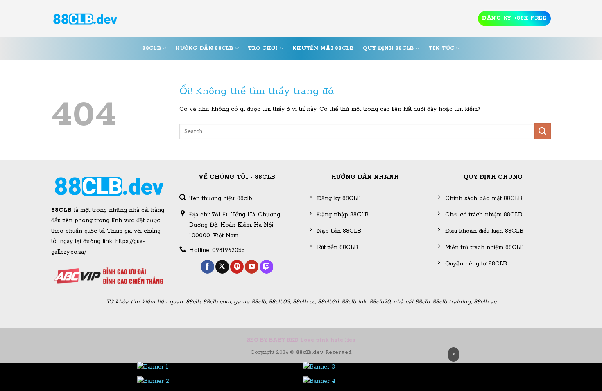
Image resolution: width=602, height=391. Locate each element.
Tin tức (441, 48)
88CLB (151, 48)
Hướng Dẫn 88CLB (204, 48)
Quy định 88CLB (388, 48)
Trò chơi (263, 48)
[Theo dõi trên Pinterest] (237, 267)
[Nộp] (542, 131)
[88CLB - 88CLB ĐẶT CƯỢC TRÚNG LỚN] (85, 19)
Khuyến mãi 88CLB (323, 48)
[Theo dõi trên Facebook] (207, 267)
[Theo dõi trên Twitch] (267, 267)
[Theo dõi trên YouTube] (251, 267)
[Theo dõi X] (222, 267)
